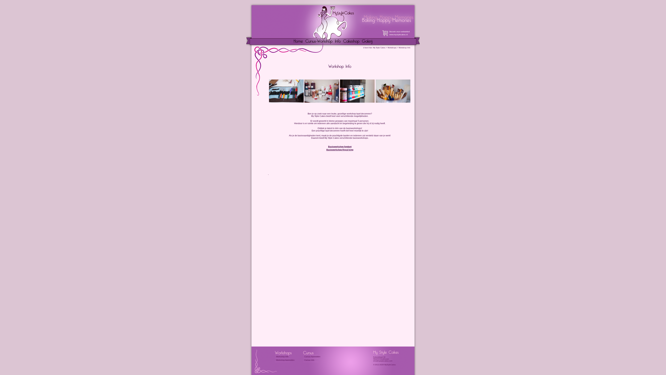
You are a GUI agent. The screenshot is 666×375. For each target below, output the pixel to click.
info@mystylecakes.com (382, 361)
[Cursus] (311, 352)
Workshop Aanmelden (285, 360)
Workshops (392, 48)
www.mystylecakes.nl (398, 35)
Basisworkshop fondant (340, 146)
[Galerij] (367, 41)
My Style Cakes (379, 48)
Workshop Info (404, 48)
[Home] (298, 41)
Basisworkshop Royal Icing (339, 150)
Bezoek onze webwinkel (399, 32)
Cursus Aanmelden (312, 357)
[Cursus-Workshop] (319, 41)
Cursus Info (309, 360)
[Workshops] (284, 352)
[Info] (338, 41)
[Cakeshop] (351, 41)
